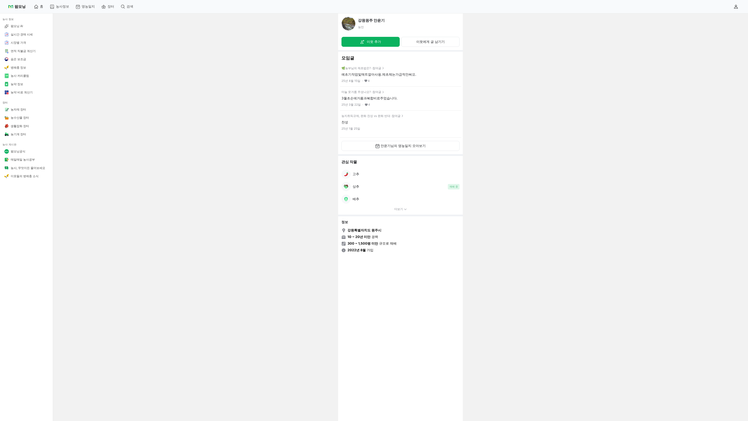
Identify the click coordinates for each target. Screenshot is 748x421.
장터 (111, 6)
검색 (130, 6)
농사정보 (62, 6)
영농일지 (88, 6)
